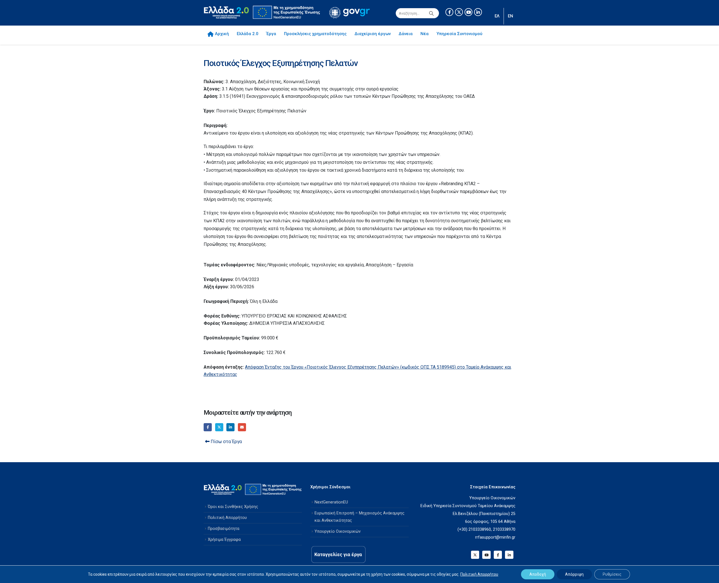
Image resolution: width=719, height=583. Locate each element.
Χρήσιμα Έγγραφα (224, 539)
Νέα (424, 33)
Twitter (219, 427)
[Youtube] (468, 12)
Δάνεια (406, 33)
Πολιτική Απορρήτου (227, 517)
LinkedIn (230, 427)
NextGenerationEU (331, 502)
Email (242, 427)
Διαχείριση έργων (372, 33)
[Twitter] (459, 12)
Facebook (208, 427)
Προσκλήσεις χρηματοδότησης (315, 33)
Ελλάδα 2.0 (247, 33)
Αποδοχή (537, 574)
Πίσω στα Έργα (226, 441)
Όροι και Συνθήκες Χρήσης (233, 506)
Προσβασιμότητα (223, 528)
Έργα (271, 33)
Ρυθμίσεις (612, 574)
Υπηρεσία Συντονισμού (459, 33)
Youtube (486, 555)
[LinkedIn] (478, 12)
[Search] (431, 13)
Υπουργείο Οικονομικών (338, 531)
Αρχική (222, 33)
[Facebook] (449, 12)
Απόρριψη (574, 574)
